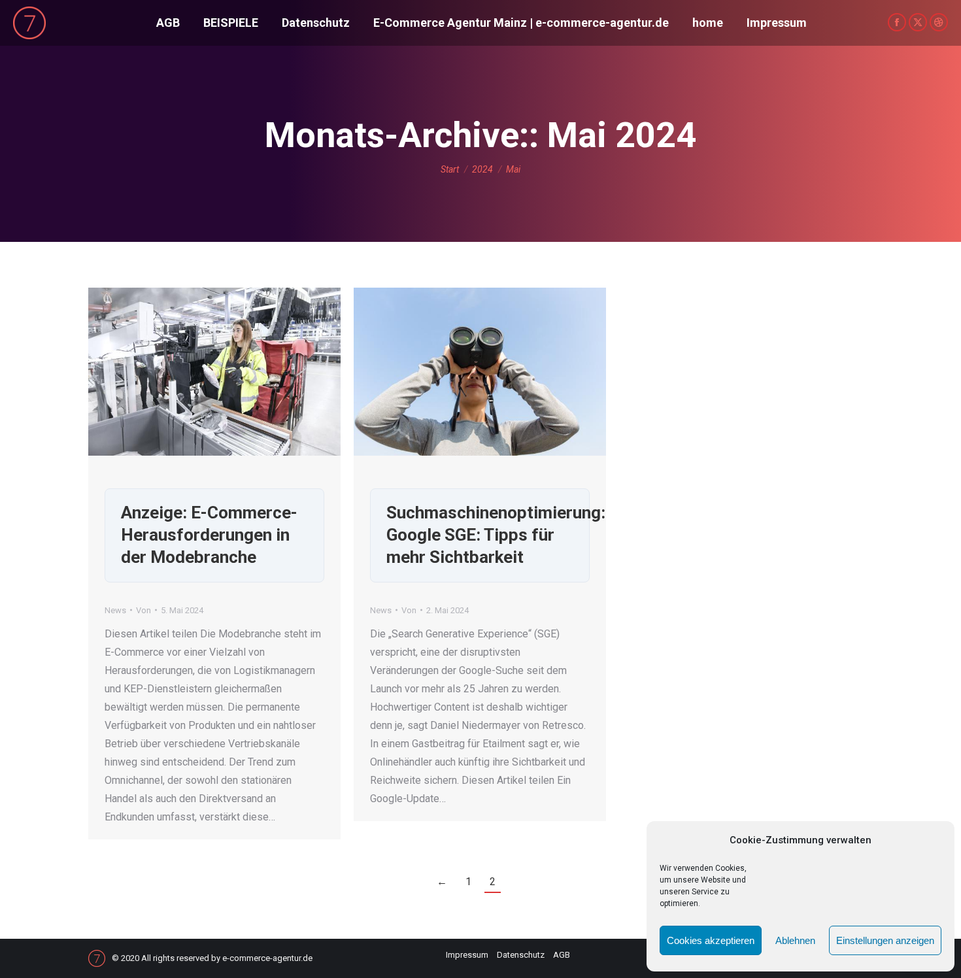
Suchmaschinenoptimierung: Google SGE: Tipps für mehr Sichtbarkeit (495, 535)
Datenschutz (521, 955)
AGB (561, 955)
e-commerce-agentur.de (267, 958)
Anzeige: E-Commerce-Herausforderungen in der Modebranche (209, 535)
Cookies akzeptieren (710, 940)
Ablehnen (795, 940)
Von (143, 610)
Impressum (467, 955)
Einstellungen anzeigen (885, 940)
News (115, 610)
